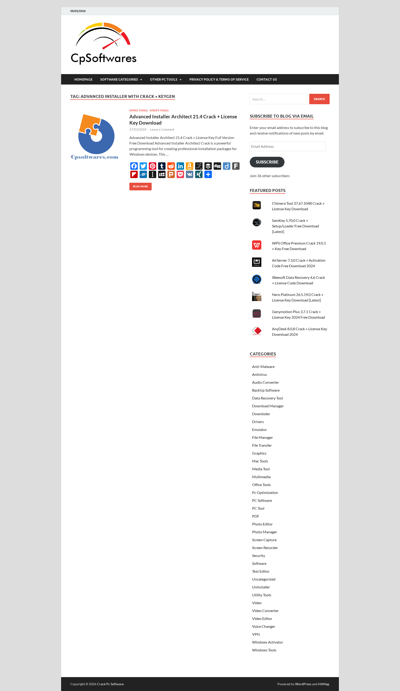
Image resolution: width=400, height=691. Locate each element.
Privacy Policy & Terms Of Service (219, 79)
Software (259, 563)
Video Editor (262, 618)
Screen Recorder (265, 547)
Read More (138, 185)
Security (258, 555)
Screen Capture (264, 539)
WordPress (303, 684)
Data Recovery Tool (267, 398)
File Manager (262, 437)
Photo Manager (264, 532)
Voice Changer (263, 626)
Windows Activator (267, 642)
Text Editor (260, 571)
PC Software (262, 500)
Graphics (259, 453)
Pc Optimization (265, 492)
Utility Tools (159, 110)
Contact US (266, 79)
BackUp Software (266, 390)
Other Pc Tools (163, 79)
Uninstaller (261, 587)
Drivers (258, 421)
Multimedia (261, 476)
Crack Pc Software (110, 684)
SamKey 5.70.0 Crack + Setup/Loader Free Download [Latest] (295, 226)
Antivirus (259, 374)
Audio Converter (265, 382)
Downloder (261, 413)
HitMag (323, 684)
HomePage (83, 79)
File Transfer (262, 445)
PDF (255, 516)
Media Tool (261, 469)
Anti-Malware (263, 366)
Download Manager (268, 406)
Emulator (259, 429)
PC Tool (258, 508)
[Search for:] (290, 99)
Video (257, 602)
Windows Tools (264, 650)
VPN (256, 634)
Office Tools (138, 110)
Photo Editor (262, 524)
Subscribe (267, 162)
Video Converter (265, 610)
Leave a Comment (162, 129)
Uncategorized (263, 579)
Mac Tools (260, 461)
